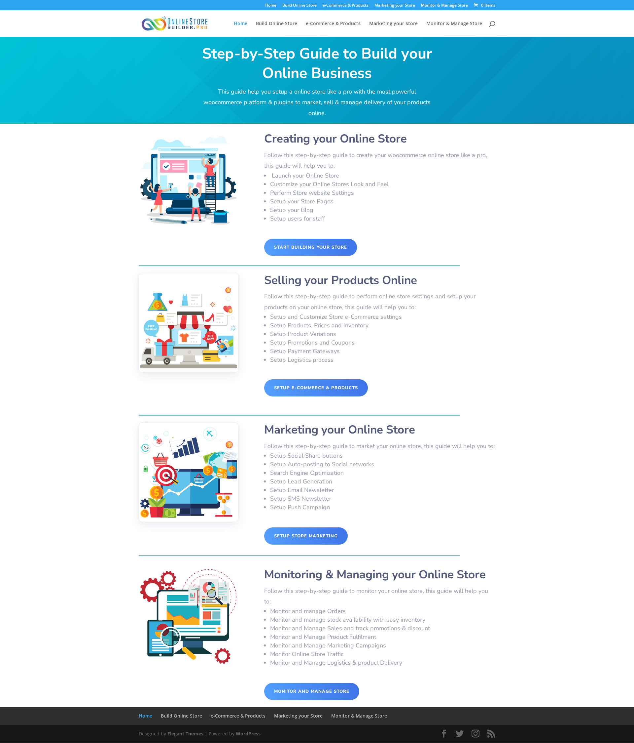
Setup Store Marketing (306, 536)
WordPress (248, 733)
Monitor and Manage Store (311, 691)
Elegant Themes (185, 733)
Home (270, 5)
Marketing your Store (394, 5)
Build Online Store (299, 5)
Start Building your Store (310, 247)
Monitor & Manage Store (444, 5)
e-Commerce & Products (346, 5)
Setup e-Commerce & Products (316, 388)
